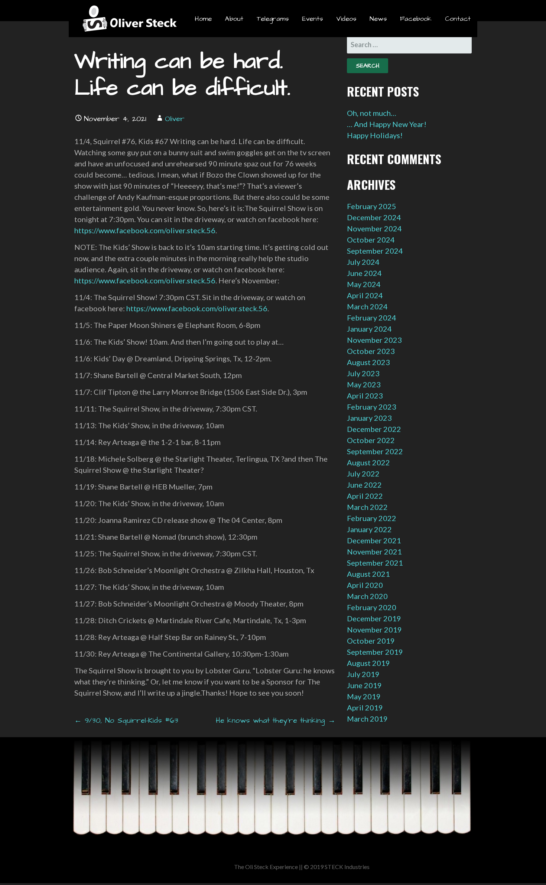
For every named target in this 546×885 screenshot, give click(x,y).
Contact (458, 18)
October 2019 (371, 640)
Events (312, 18)
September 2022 (375, 451)
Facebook (416, 18)
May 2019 (364, 696)
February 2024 (371, 317)
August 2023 (368, 362)
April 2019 (365, 707)
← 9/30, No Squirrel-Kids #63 (126, 720)
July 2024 (363, 261)
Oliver (175, 119)
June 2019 (364, 685)
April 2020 (365, 584)
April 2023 (365, 395)
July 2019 (363, 674)
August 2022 (368, 462)
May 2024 (364, 284)
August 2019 (368, 662)
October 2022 (371, 440)
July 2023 (363, 373)
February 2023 (371, 406)
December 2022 (374, 428)
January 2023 (369, 417)
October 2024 (371, 239)
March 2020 (367, 596)
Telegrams (273, 18)
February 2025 (371, 206)
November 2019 (374, 629)
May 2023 (364, 384)
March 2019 (367, 718)
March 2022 (367, 506)
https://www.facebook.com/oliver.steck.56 (144, 230)
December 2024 (374, 217)
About (234, 18)
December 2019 (374, 618)
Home (203, 18)
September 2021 (375, 562)
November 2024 (374, 228)
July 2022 (363, 473)
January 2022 (369, 529)
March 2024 (367, 306)
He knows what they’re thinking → (275, 720)
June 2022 (364, 484)
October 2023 (371, 350)
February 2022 (371, 518)
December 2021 (374, 540)
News (378, 18)
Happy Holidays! (375, 135)
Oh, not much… (371, 112)
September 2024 (375, 250)
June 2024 (364, 273)
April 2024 (365, 295)
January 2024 (369, 328)
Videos (346, 18)
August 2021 (368, 573)
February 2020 (371, 607)
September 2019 (375, 651)
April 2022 (365, 495)
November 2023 (374, 339)
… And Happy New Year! (386, 124)
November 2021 (374, 551)
